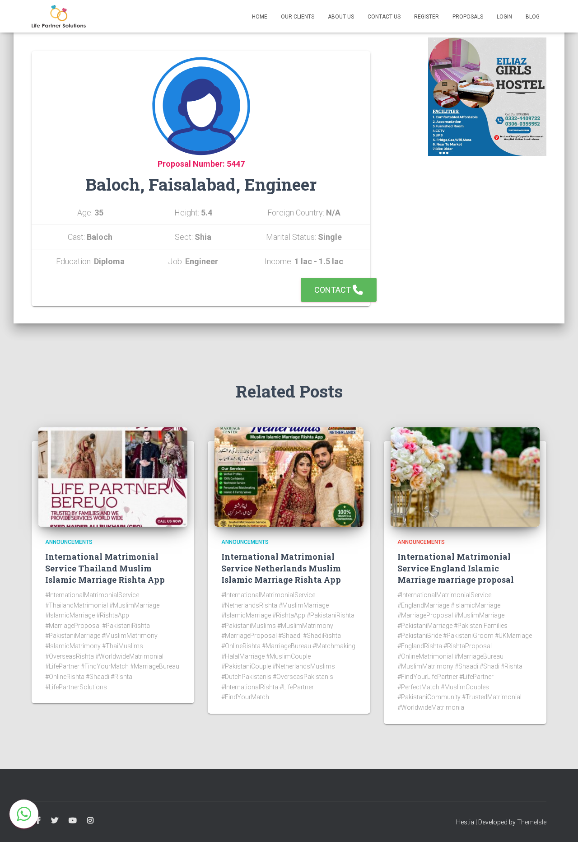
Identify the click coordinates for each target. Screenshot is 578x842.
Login (504, 17)
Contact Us (384, 17)
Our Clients (297, 17)
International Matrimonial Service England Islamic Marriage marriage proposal (455, 568)
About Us (341, 17)
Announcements (69, 542)
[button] (23, 814)
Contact (333, 290)
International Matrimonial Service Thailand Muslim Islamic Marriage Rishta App (105, 568)
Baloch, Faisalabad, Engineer (201, 184)
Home (259, 17)
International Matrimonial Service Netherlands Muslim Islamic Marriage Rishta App (281, 568)
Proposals (467, 17)
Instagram (90, 820)
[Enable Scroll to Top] (560, 824)
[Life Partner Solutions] (59, 16)
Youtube (72, 820)
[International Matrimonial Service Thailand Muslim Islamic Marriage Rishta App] (112, 476)
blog (533, 17)
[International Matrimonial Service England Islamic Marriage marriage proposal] (465, 476)
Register (426, 17)
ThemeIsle (531, 822)
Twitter (55, 820)
